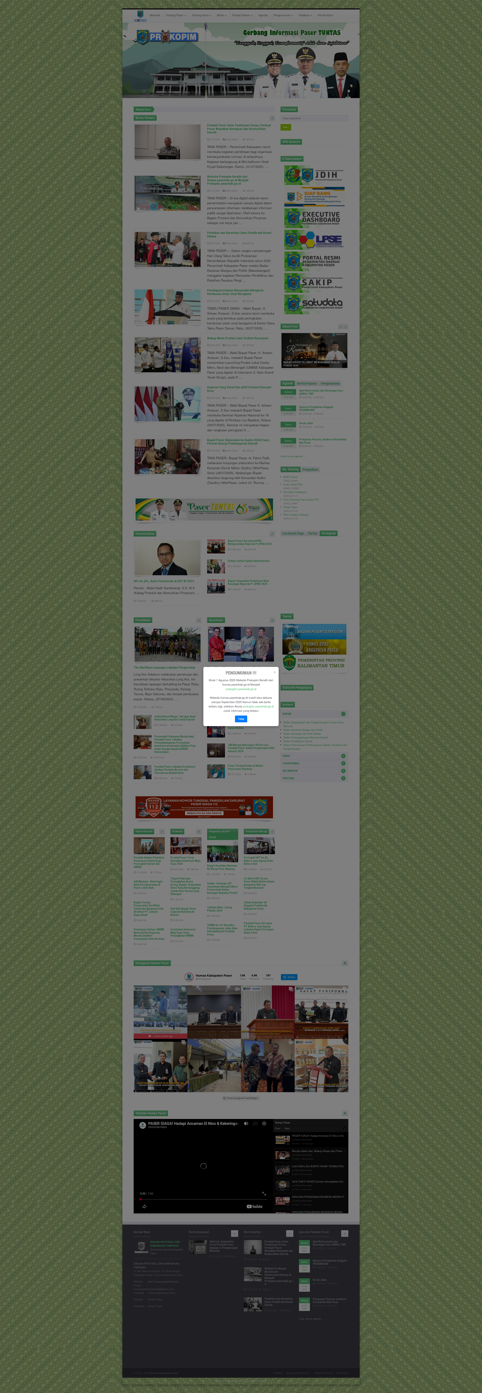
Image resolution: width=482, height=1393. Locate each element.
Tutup (241, 718)
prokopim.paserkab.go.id (241, 689)
